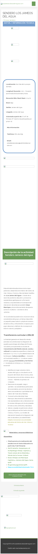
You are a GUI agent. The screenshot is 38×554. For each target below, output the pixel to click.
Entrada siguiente (19, 490)
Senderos (12, 20)
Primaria (6, 20)
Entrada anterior (19, 485)
